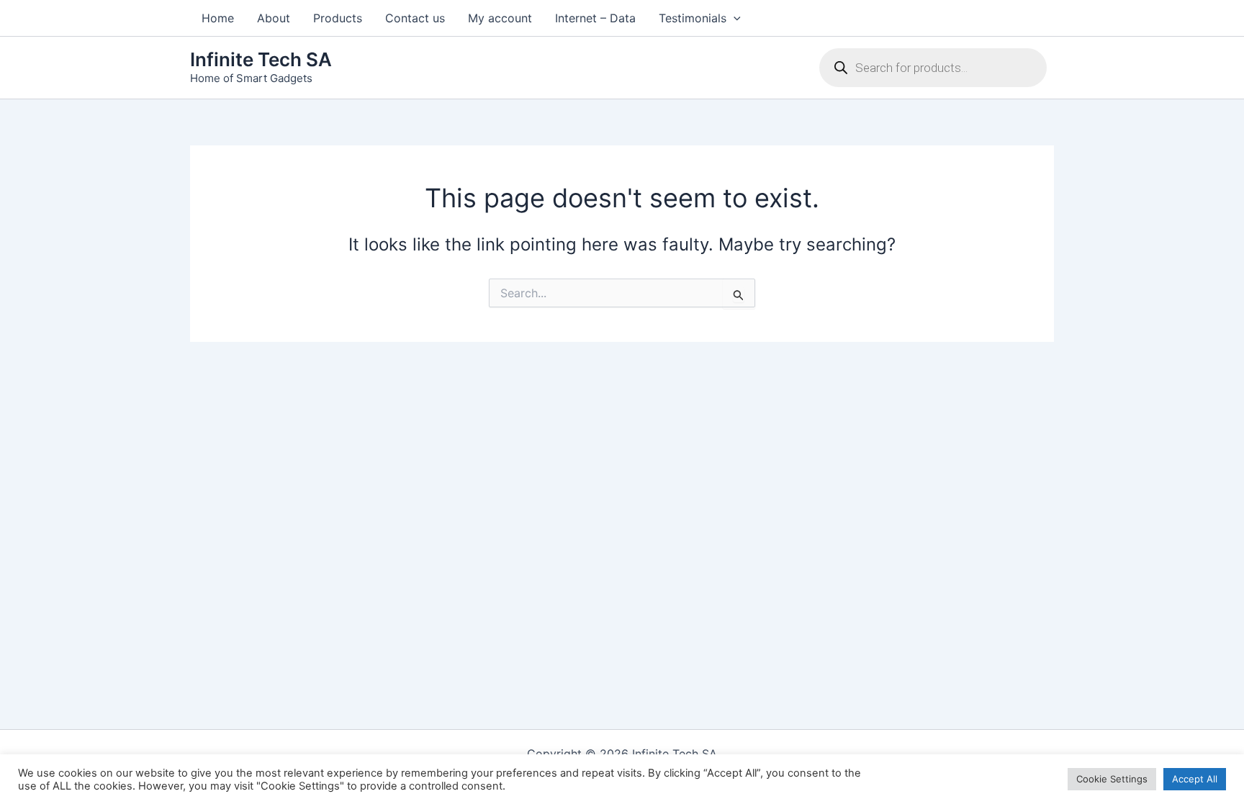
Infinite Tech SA (261, 59)
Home (218, 18)
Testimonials (692, 18)
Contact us (415, 18)
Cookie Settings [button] (1112, 779)
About (273, 18)
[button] (733, 18)
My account (500, 18)
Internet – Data (595, 18)
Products (337, 18)
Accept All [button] (1194, 779)
